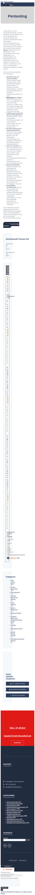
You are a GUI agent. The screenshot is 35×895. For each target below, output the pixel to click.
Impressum (22, 860)
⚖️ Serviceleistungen (17, 695)
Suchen (5, 838)
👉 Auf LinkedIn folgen (17, 683)
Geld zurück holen (13, 582)
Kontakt (17, 743)
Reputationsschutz (17, 628)
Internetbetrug (15, 592)
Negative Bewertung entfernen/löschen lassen (16, 619)
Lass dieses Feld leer (7, 874)
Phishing (13, 625)
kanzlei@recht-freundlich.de (17, 736)
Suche (28, 840)
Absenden (4, 887)
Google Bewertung (14, 588)
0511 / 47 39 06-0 (17, 728)
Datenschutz (13, 860)
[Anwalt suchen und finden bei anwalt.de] (13, 559)
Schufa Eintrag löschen (13, 633)
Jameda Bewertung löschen (14, 597)
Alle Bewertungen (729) (10, 296)
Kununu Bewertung (14, 608)
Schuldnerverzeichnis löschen (17, 823)
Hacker (5, 50)
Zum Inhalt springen (7, 1)
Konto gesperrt (13, 603)
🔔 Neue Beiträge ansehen (17, 689)
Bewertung (10, 97)
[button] (4, 5)
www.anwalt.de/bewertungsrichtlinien (16, 554)
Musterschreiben (16, 613)
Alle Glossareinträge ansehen (11, 225)
